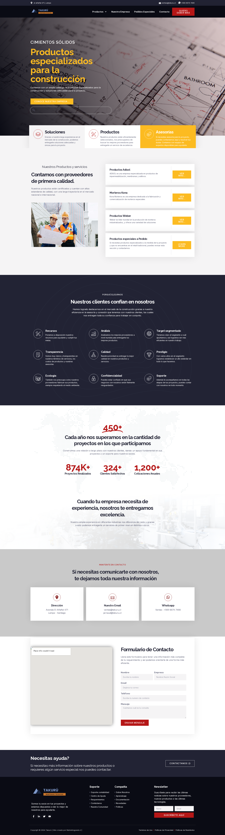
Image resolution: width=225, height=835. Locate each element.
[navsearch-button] (33, 110)
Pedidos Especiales (144, 11)
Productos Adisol (120, 169)
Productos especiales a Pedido (128, 238)
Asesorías (164, 132)
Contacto (164, 11)
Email (123, 683)
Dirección (57, 605)
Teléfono (125, 693)
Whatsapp (168, 605)
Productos (97, 11)
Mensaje (125, 704)
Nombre (125, 672)
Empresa (159, 672)
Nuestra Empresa (120, 11)
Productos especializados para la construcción (61, 65)
